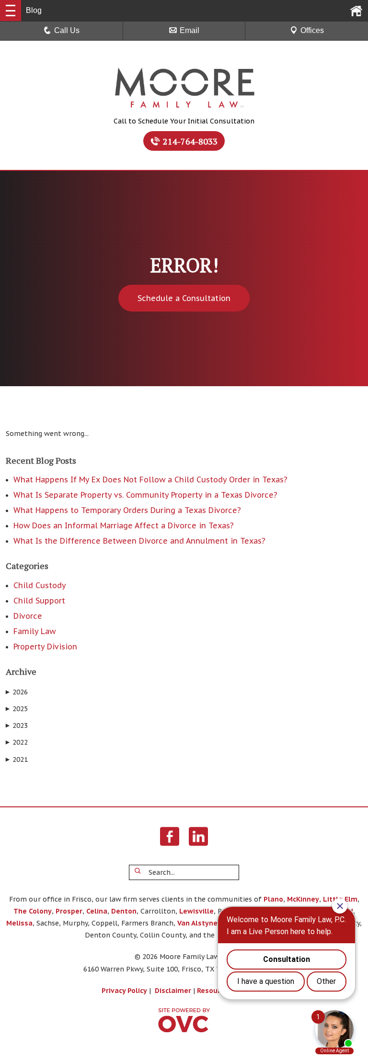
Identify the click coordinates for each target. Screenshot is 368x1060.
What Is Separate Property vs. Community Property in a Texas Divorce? (145, 495)
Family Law (34, 631)
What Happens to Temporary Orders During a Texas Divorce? (127, 510)
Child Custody (39, 585)
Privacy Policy (124, 990)
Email (189, 30)
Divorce (27, 616)
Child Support (39, 600)
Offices (312, 30)
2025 (17, 708)
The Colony (32, 911)
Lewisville (196, 911)
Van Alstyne (197, 923)
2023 (17, 725)
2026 (17, 692)
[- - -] (10, 10)
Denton (124, 911)
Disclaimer (173, 990)
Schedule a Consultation (184, 298)
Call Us (67, 30)
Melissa (19, 923)
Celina (96, 911)
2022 (17, 742)
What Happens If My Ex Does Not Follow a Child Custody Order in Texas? (150, 479)
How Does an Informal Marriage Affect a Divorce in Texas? (123, 525)
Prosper (69, 911)
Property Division (45, 646)
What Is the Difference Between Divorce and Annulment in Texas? (139, 541)
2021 (17, 759)
